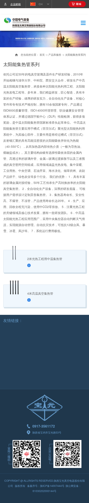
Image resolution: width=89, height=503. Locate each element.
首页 (42, 54)
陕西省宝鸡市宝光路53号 (46, 432)
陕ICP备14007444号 (52, 486)
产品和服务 (54, 54)
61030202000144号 (44, 491)
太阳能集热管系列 (75, 54)
